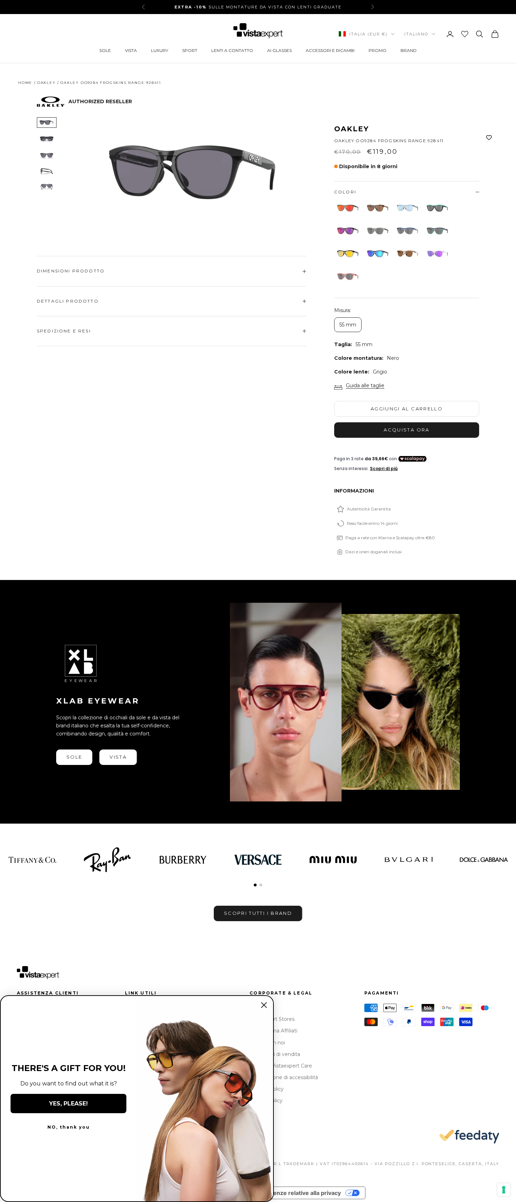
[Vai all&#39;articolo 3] (47, 155)
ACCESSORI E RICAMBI (330, 50)
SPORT (189, 50)
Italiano (416, 34)
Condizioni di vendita (275, 1054)
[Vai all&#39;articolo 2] (47, 138)
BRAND (409, 50)
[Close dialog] (264, 1005)
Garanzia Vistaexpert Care (281, 1066)
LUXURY (159, 50)
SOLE (105, 50)
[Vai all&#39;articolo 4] (47, 171)
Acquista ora (406, 429)
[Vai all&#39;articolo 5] (47, 187)
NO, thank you (68, 1127)
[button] (255, 885)
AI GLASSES (279, 50)
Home (25, 82)
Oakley (46, 82)
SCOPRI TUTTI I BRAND (258, 913)
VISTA (131, 50)
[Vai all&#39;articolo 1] (47, 122)
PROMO (377, 50)
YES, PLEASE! (68, 1103)
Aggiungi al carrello (407, 408)
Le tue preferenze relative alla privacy (289, 1192)
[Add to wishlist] (489, 138)
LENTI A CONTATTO (232, 50)
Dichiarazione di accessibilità (284, 1077)
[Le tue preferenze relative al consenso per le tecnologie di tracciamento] (503, 1189)
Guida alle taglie (365, 385)
